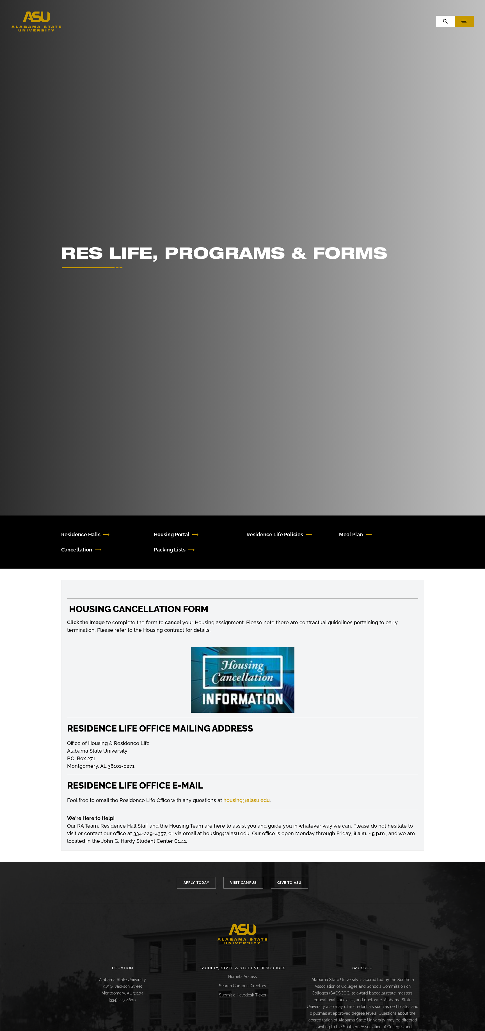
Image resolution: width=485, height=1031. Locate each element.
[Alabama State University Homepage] (36, 21)
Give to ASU (289, 883)
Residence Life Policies (274, 534)
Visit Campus (243, 883)
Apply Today (196, 883)
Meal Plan (351, 534)
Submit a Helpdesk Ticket (242, 995)
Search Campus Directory (242, 986)
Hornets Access (242, 976)
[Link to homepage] (242, 934)
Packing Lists (170, 550)
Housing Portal (171, 534)
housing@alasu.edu (246, 800)
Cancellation (76, 550)
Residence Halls (80, 534)
